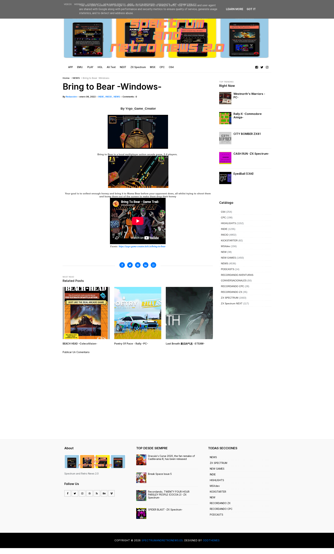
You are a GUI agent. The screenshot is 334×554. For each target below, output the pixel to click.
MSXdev (225, 246)
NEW (223, 252)
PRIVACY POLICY (187, 4)
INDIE (130, 4)
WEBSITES (79, 4)
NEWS (76, 78)
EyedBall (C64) (243, 173)
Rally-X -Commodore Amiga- (247, 115)
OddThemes (211, 540)
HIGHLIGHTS (163, 4)
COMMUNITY (94, 4)
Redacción (71, 96)
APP (175, 4)
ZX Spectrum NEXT (231, 303)
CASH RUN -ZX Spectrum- (251, 153)
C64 (223, 211)
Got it (251, 9)
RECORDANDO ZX (231, 292)
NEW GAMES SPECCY (114, 4)
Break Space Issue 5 (160, 473)
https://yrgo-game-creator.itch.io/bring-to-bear (141, 246)
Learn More (234, 9)
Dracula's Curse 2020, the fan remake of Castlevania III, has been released (171, 457)
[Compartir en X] (130, 265)
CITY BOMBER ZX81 (247, 134)
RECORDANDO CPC (232, 286)
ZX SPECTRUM (229, 297)
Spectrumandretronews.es (162, 540)
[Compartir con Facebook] (122, 265)
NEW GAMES (228, 257)
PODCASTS (227, 269)
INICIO (108, 96)
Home (66, 78)
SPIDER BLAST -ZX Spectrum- (165, 509)
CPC (223, 217)
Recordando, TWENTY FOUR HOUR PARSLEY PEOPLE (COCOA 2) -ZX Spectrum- (168, 494)
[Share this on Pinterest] (138, 265)
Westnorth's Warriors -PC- (249, 95)
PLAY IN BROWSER (145, 4)
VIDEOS (68, 4)
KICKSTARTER (229, 240)
